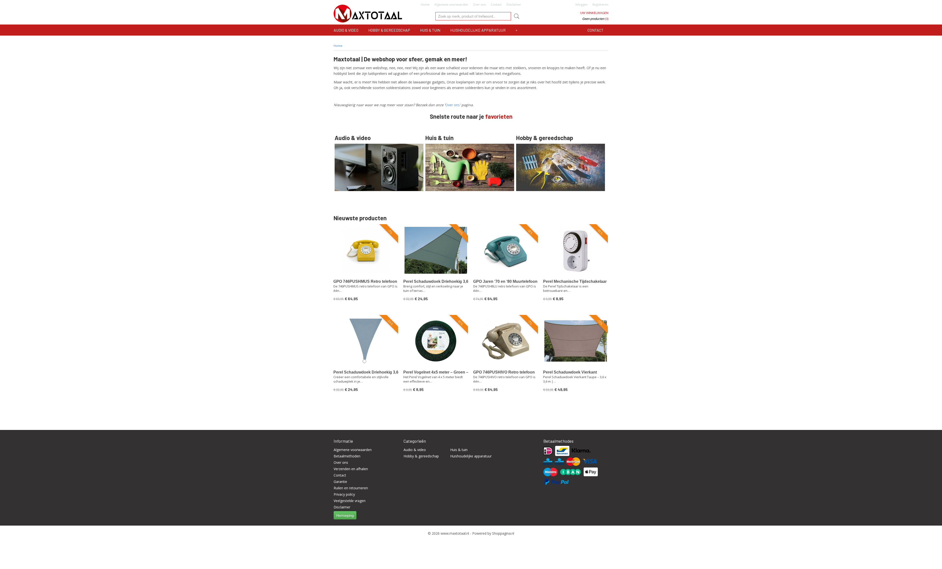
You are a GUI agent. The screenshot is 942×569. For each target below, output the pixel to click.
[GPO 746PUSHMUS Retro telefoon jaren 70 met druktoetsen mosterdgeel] (366, 250)
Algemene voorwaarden (451, 4)
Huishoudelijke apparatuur (478, 30)
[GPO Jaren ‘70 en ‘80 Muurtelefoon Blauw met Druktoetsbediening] (505, 250)
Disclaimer (513, 4)
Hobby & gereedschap (389, 30)
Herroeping (345, 515)
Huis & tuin (430, 30)
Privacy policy (344, 494)
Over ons (479, 4)
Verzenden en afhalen (351, 468)
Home (425, 4)
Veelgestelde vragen (350, 500)
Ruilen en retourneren (351, 488)
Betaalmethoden (347, 456)
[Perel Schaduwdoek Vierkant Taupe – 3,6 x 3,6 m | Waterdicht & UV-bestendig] (575, 341)
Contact (496, 4)
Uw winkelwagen (594, 13)
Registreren (600, 4)
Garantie (340, 481)
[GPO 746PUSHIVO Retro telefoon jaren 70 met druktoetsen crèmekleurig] (505, 341)
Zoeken (515, 16)
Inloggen (582, 4)
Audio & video (346, 30)
